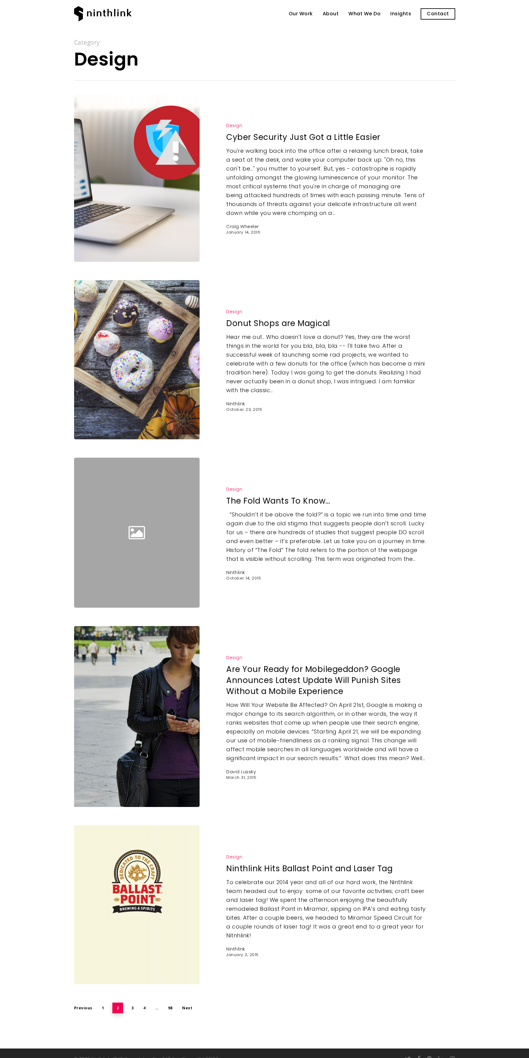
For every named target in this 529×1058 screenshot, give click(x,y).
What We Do (364, 13)
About (331, 13)
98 (170, 1008)
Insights (400, 13)
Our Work (301, 13)
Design (234, 126)
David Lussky (241, 772)
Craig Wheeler (242, 226)
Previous (83, 1008)
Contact (438, 13)
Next (187, 1008)
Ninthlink (235, 404)
